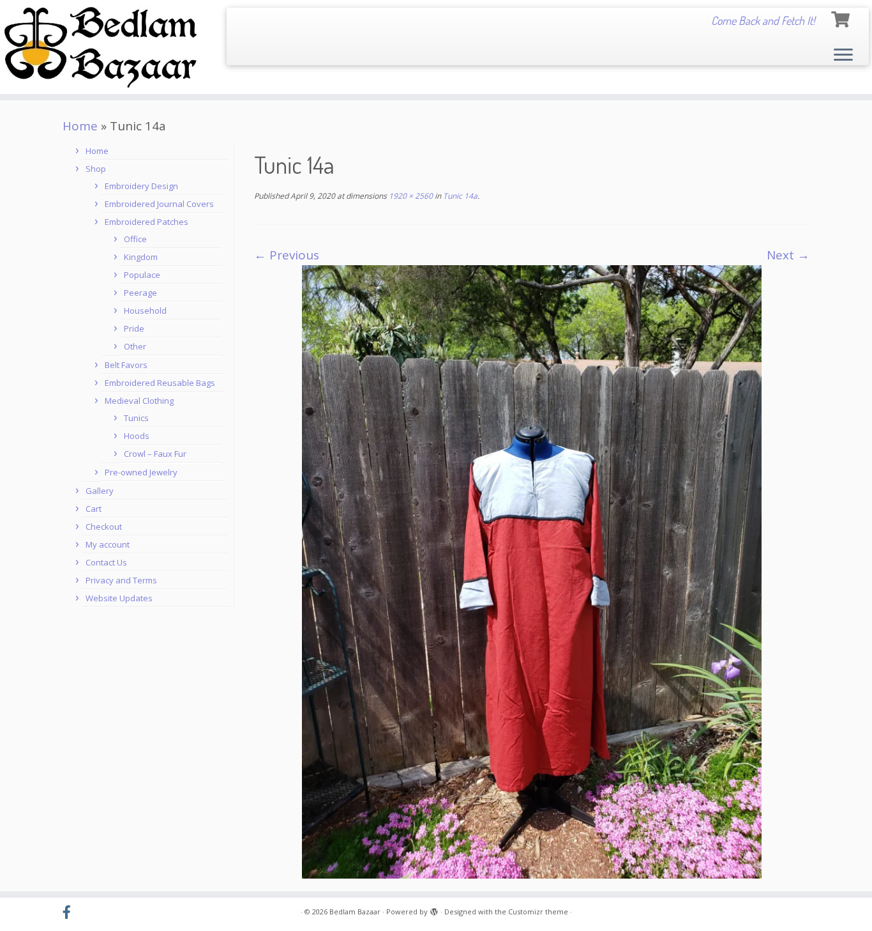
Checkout (104, 526)
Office (135, 239)
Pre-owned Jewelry (141, 472)
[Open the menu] (843, 55)
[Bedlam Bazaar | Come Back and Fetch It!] (100, 47)
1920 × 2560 (410, 195)
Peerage (140, 292)
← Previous (286, 255)
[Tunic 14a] (532, 570)
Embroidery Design (141, 186)
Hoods (136, 436)
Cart (93, 508)
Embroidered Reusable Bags (160, 383)
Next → (788, 255)
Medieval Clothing (139, 400)
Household (145, 310)
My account (108, 544)
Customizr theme (538, 911)
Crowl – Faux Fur (155, 453)
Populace (142, 275)
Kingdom (141, 257)
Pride (134, 328)
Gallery (100, 490)
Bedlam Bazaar (354, 911)
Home (80, 126)
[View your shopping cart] (842, 17)
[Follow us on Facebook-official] (71, 912)
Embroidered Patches (146, 221)
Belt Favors (126, 365)
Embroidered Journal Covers (159, 204)
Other (135, 346)
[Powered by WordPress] (434, 909)
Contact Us (106, 562)
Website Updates (119, 598)
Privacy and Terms (121, 580)
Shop (96, 168)
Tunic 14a (459, 195)
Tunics (136, 418)
